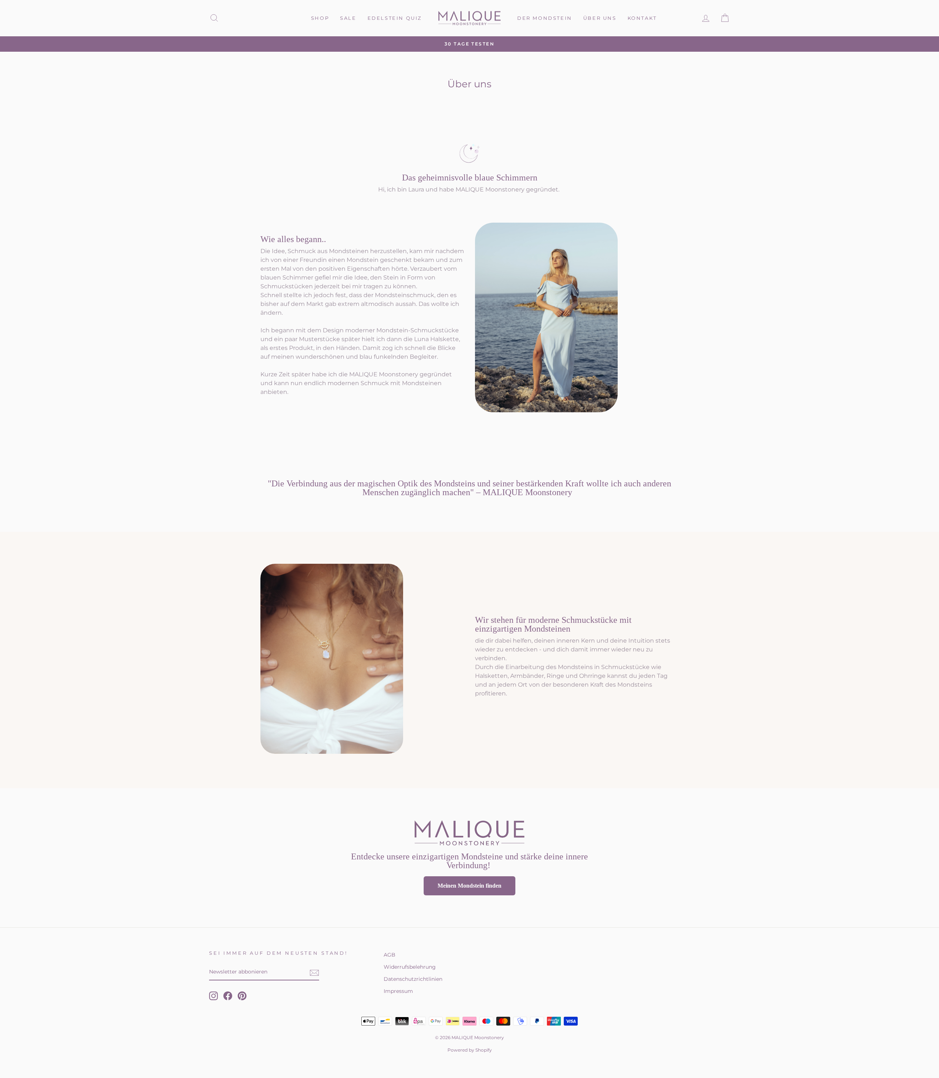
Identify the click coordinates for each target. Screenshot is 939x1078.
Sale (348, 18)
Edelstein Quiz (395, 18)
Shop (320, 18)
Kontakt (642, 18)
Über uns (600, 18)
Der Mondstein (544, 18)
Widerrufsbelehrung (410, 967)
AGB (389, 955)
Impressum (398, 991)
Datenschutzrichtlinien (413, 979)
